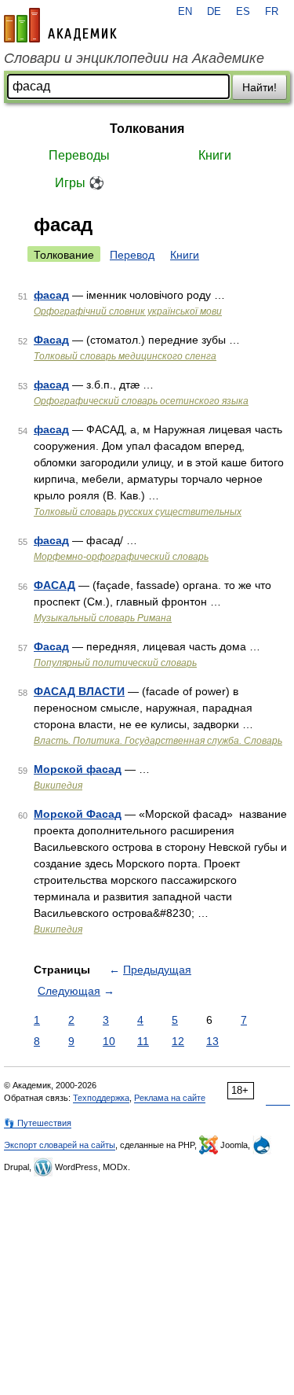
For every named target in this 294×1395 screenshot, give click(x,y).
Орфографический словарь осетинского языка (141, 401)
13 (212, 1041)
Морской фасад (78, 769)
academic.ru (60, 25)
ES (243, 11)
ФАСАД (54, 585)
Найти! (259, 87)
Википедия (58, 785)
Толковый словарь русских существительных (137, 511)
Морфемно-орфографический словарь (121, 556)
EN (185, 11)
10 (109, 1041)
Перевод (132, 254)
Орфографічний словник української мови (128, 311)
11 (143, 1041)
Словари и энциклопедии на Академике (134, 58)
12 (178, 1041)
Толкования (147, 128)
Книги (214, 155)
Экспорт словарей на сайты (59, 1145)
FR (271, 11)
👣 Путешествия (37, 1123)
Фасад (51, 339)
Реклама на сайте (169, 1097)
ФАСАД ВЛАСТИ (79, 691)
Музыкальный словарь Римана (103, 618)
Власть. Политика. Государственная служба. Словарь (158, 740)
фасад (51, 295)
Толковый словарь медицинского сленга (125, 356)
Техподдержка (101, 1097)
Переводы (79, 155)
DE (214, 11)
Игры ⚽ (79, 183)
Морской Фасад (78, 814)
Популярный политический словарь (115, 662)
